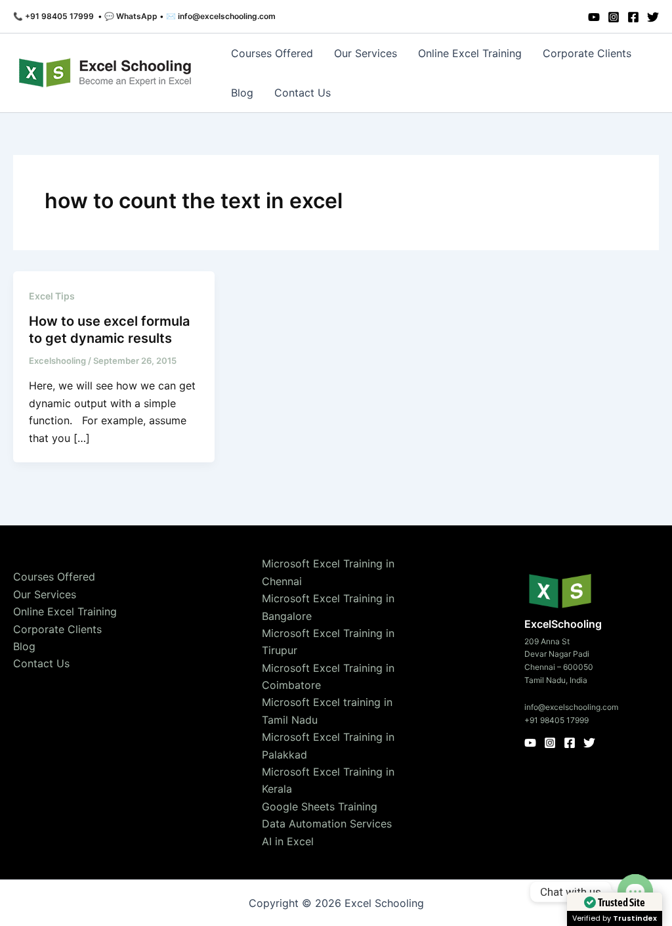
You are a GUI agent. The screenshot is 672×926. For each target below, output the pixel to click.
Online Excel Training (470, 53)
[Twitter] (653, 17)
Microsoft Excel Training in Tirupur (328, 642)
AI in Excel (288, 841)
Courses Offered (272, 53)
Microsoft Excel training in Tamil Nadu (327, 710)
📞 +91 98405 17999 (53, 16)
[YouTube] (594, 17)
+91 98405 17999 (556, 720)
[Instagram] (614, 17)
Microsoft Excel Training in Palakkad (328, 745)
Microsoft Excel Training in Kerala (328, 780)
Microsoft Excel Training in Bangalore (328, 607)
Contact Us (302, 92)
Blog (242, 92)
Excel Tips (52, 295)
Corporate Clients (587, 53)
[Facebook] (633, 17)
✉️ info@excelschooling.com (221, 16)
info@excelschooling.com (571, 707)
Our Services (365, 53)
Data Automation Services (327, 823)
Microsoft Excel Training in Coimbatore (328, 676)
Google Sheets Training (319, 806)
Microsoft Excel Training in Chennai (328, 572)
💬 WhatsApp (131, 16)
